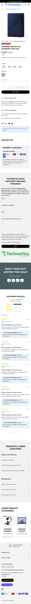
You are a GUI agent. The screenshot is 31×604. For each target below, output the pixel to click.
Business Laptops (22, 530)
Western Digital (5, 41)
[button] (28, 4)
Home (2, 9)
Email (2, 212)
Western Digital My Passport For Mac (12, 9)
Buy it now (15, 92)
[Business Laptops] (22, 520)
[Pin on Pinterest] (12, 123)
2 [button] (14, 432)
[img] (4, 319)
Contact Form (7, 580)
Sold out (20, 87)
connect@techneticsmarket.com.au (14, 570)
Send (15, 246)
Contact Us (12, 101)
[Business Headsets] (8, 520)
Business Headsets (8, 530)
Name (2, 198)
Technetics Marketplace (9, 600)
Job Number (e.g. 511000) (7, 205)
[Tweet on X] (6, 123)
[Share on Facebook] (9, 123)
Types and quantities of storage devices (11, 218)
